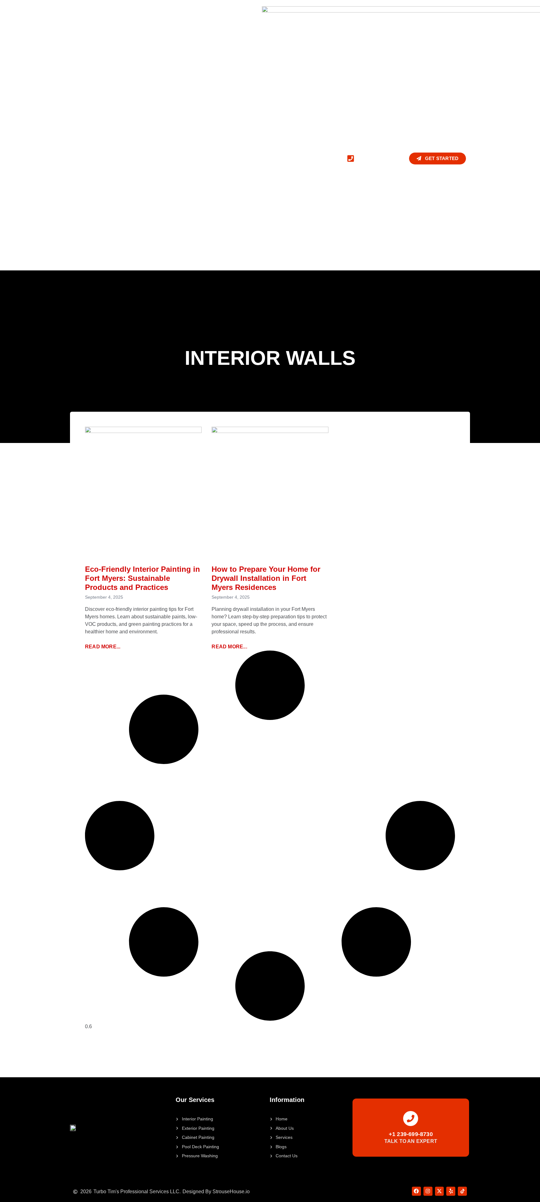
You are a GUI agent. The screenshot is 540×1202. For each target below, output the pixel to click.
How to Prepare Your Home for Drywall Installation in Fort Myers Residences (266, 578)
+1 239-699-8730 (411, 1134)
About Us (105, 158)
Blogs (210, 158)
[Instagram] (427, 1191)
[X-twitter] (439, 1191)
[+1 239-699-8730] (410, 1118)
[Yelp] (450, 1191)
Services (138, 158)
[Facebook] (416, 1191)
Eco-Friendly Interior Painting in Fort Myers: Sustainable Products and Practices (142, 578)
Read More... (102, 646)
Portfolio (178, 158)
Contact (238, 158)
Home (76, 158)
